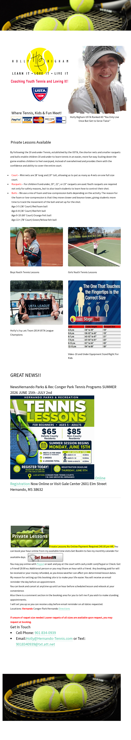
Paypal (40, 564)
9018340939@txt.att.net (35, 644)
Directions (64, 608)
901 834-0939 (45, 632)
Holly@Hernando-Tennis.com (49, 638)
